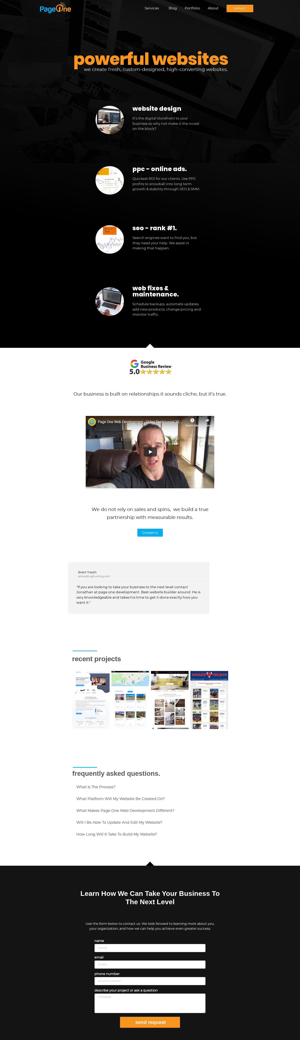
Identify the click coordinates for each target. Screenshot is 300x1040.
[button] (150, 787)
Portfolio (192, 8)
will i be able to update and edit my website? (119, 822)
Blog (173, 8)
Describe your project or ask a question (126, 990)
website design (156, 108)
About (213, 8)
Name (99, 941)
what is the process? (96, 787)
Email (98, 957)
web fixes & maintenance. (155, 291)
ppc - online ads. (159, 169)
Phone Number (107, 974)
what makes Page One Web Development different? (125, 811)
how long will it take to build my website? (116, 834)
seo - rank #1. (154, 228)
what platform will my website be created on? (120, 799)
